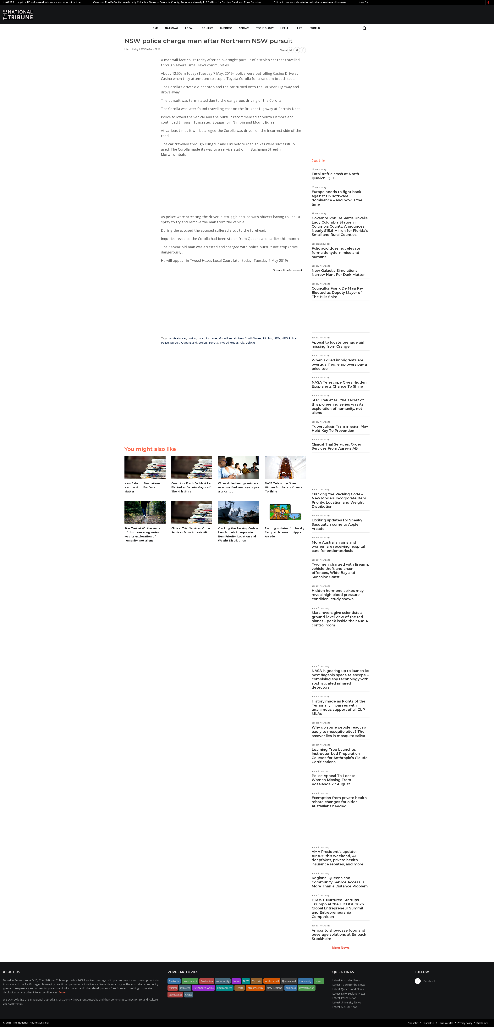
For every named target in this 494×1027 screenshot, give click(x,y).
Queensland (189, 342)
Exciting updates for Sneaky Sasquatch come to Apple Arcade (337, 524)
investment (175, 994)
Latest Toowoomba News (348, 984)
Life (299, 28)
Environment (224, 988)
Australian (206, 981)
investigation (306, 988)
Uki (242, 342)
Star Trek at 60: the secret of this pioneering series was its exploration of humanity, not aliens (338, 406)
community (222, 981)
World (315, 28)
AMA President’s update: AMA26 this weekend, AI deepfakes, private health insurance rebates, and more (337, 858)
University (305, 981)
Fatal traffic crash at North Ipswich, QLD (335, 176)
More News (340, 948)
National (171, 28)
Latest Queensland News (348, 989)
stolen (203, 342)
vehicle (250, 342)
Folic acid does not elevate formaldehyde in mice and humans (282, 2)
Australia (175, 338)
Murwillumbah (227, 338)
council (319, 981)
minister (185, 988)
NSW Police (289, 338)
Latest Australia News (346, 980)
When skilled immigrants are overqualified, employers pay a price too (339, 364)
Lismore (211, 338)
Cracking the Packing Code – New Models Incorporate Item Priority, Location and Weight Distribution (339, 500)
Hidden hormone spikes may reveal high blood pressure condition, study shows (338, 595)
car (184, 338)
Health (285, 28)
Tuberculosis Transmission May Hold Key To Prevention (340, 428)
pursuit (175, 342)
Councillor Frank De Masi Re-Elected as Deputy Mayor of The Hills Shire (337, 292)
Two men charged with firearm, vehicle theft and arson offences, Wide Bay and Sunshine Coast (340, 570)
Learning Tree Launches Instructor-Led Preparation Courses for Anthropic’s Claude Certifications (340, 755)
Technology (265, 28)
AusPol (173, 988)
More (62, 992)
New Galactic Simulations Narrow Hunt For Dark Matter (362, 2)
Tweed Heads (229, 342)
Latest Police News (344, 998)
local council (272, 981)
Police (165, 342)
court (201, 338)
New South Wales (249, 338)
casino (192, 338)
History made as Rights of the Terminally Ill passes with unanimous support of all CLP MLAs (338, 707)
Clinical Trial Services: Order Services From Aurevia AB (336, 446)
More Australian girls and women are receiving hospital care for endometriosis (338, 546)
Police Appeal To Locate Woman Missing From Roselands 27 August (333, 780)
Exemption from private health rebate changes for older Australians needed (339, 802)
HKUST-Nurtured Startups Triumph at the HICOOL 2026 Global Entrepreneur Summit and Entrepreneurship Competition (338, 908)
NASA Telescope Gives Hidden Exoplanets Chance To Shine (339, 384)
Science (244, 28)
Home (154, 28)
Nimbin (267, 338)
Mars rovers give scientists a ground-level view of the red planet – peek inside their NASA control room (340, 619)
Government (190, 981)
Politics (207, 28)
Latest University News (346, 1002)
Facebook (429, 981)
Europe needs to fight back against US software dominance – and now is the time (337, 198)
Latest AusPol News (345, 1007)
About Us (413, 1023)
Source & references (287, 270)
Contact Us (428, 1023)
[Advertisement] (421, 14)
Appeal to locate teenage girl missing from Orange (338, 344)
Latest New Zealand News (348, 993)
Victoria (256, 981)
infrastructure (255, 988)
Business (226, 28)
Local (189, 28)
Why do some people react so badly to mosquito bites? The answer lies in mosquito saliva (339, 731)
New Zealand (274, 988)
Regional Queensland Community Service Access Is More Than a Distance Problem (340, 882)
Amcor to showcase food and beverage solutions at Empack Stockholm (339, 934)
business (291, 988)
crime (188, 994)
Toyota (213, 342)
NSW (277, 338)
